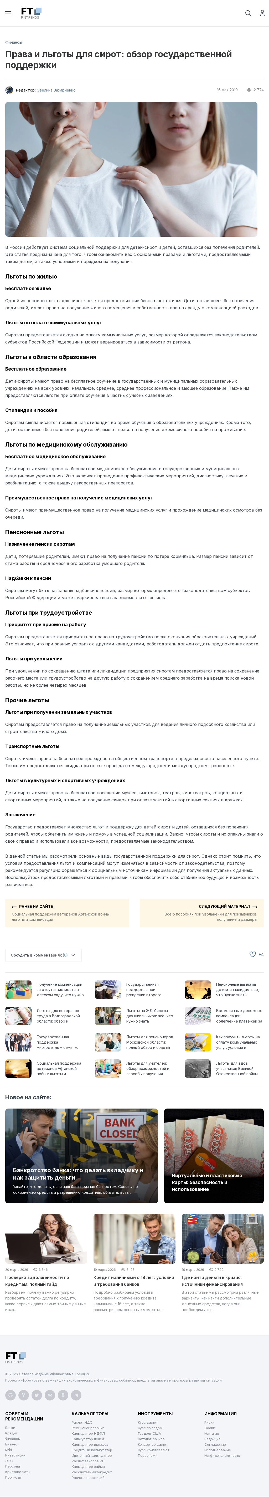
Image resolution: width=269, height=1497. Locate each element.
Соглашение (215, 1444)
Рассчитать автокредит (92, 1472)
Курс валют (148, 1422)
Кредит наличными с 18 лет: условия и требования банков (134, 1281)
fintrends (30, 13)
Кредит (11, 1433)
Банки (10, 1427)
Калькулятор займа (88, 1466)
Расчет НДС (82, 1422)
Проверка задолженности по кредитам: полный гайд (37, 1281)
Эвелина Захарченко (56, 90)
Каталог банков (151, 1439)
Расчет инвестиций (88, 1477)
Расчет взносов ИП (88, 1461)
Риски (209, 1422)
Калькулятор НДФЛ (88, 1433)
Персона (12, 1466)
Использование (217, 1450)
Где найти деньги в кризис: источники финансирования (212, 1281)
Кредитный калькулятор (92, 1450)
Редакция (212, 1439)
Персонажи (148, 1455)
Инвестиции (15, 1455)
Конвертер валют (153, 1444)
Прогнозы (13, 1477)
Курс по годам (150, 1428)
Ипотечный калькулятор (92, 1455)
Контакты (212, 1433)
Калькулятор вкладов (90, 1444)
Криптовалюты (17, 1472)
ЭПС (9, 1461)
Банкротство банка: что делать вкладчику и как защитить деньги (78, 1174)
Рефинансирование (88, 1428)
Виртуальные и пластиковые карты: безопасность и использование (207, 1182)
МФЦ (9, 1450)
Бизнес (11, 1444)
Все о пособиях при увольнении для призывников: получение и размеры (211, 913)
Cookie (210, 1428)
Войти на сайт (262, 12)
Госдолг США (149, 1433)
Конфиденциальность (222, 1455)
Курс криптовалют (153, 1450)
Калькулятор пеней (88, 1439)
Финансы (13, 42)
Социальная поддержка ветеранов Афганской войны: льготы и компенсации (61, 913)
